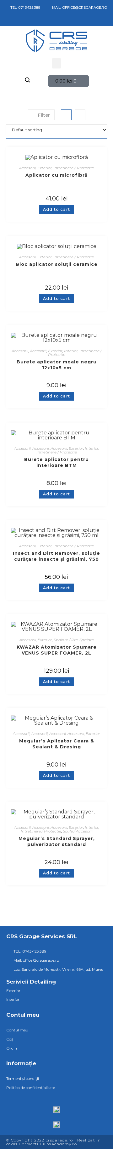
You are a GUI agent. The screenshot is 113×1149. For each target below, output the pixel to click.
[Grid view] (66, 114)
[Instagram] (14, 21)
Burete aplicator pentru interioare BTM (56, 462)
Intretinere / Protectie (73, 167)
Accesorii (27, 167)
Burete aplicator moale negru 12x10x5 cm (57, 365)
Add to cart (56, 209)
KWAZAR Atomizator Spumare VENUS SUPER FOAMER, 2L (57, 650)
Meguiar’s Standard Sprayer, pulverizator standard (57, 841)
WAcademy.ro (62, 1143)
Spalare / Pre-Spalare (74, 639)
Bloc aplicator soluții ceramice (57, 264)
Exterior (44, 167)
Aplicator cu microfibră (56, 175)
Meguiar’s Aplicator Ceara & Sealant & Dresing (56, 744)
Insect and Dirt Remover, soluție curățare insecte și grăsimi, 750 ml (56, 556)
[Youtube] (32, 21)
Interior (71, 350)
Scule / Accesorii (78, 831)
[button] (56, 63)
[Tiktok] (23, 21)
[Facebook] (5, 21)
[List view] (80, 114)
